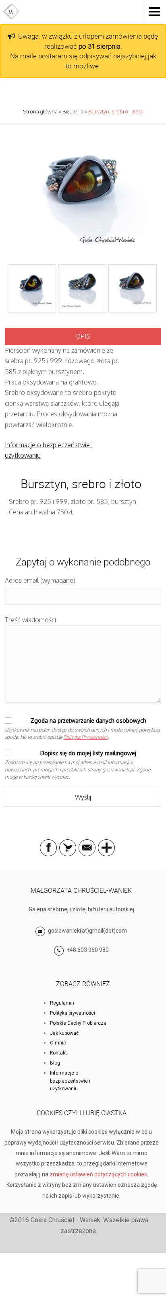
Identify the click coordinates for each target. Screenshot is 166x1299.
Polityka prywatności (72, 1013)
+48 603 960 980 (87, 950)
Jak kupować (64, 1033)
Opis (83, 336)
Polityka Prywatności (85, 737)
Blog (55, 1063)
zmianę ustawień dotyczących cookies (98, 1174)
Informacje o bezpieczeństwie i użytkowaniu (70, 1081)
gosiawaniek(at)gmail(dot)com (87, 930)
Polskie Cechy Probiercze (78, 1023)
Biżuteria (72, 111)
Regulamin (62, 1003)
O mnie (58, 1043)
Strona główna (40, 111)
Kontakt (58, 1053)
